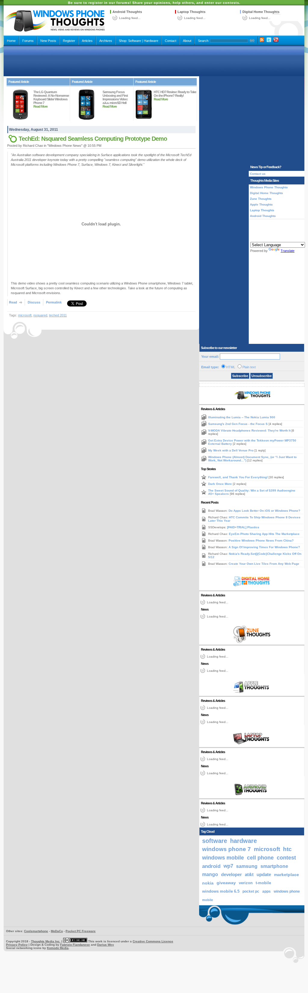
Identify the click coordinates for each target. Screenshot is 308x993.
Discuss (34, 302)
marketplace (286, 874)
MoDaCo (57, 931)
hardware (243, 840)
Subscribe (240, 376)
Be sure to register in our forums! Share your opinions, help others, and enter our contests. (154, 3)
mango (210, 874)
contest (286, 858)
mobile (207, 900)
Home (11, 40)
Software (134, 40)
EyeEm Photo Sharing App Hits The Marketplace (264, 534)
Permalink (54, 302)
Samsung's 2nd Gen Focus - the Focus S (238, 424)
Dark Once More (220, 484)
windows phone (287, 891)
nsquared (40, 315)
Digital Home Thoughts (260, 12)
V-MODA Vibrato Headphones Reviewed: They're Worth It (249, 430)
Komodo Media (58, 948)
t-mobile (263, 883)
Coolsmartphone (36, 931)
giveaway (226, 883)
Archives (105, 40)
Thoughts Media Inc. (45, 941)
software (214, 840)
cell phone (260, 858)
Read (13, 302)
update (264, 874)
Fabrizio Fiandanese (75, 944)
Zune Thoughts (261, 198)
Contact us (258, 173)
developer (231, 874)
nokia (208, 883)
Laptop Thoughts (191, 12)
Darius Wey (105, 944)
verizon (246, 883)
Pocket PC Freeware (81, 931)
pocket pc (250, 891)
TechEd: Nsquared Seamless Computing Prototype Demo (93, 138)
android (211, 866)
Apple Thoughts (261, 204)
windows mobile (223, 857)
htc (287, 849)
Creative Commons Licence (153, 941)
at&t (249, 874)
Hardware (151, 40)
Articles (87, 40)
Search (203, 40)
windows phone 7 (226, 849)
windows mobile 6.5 (220, 891)
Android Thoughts (127, 12)
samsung (246, 866)
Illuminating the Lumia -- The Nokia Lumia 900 (241, 417)
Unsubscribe (261, 376)
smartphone (274, 866)
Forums (28, 40)
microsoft (25, 315)
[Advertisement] (154, 60)
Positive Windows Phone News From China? (261, 540)
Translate (287, 251)
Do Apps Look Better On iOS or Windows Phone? (264, 510)
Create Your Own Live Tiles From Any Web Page (264, 563)
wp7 (228, 866)
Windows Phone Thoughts (269, 187)
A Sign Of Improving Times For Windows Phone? (264, 547)
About (187, 40)
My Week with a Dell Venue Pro (231, 450)
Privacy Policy (17, 944)
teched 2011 (58, 315)
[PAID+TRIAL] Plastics (243, 527)
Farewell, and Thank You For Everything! (238, 477)
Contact (170, 40)
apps (266, 891)
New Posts (48, 40)
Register (69, 40)
